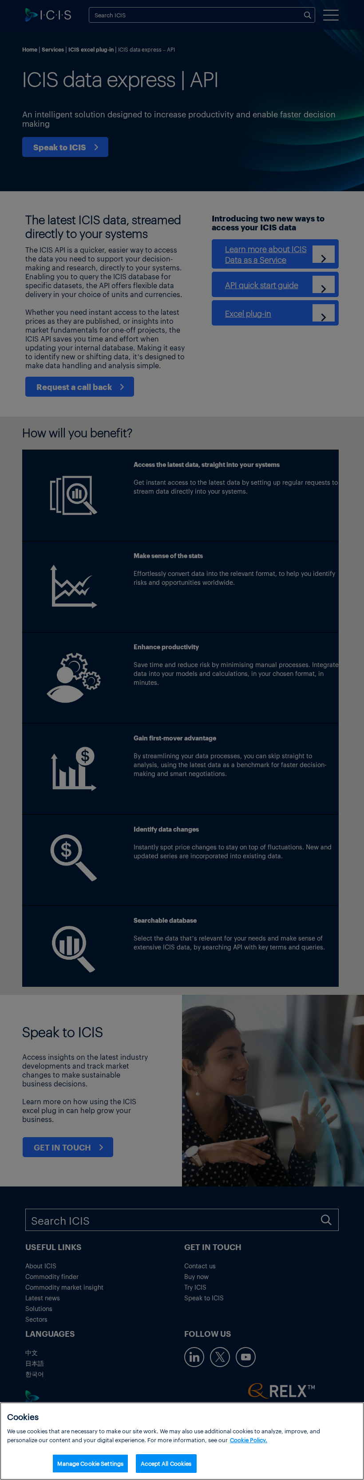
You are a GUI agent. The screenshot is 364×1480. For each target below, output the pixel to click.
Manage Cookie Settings (90, 1463)
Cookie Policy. (248, 1440)
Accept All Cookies (166, 1463)
